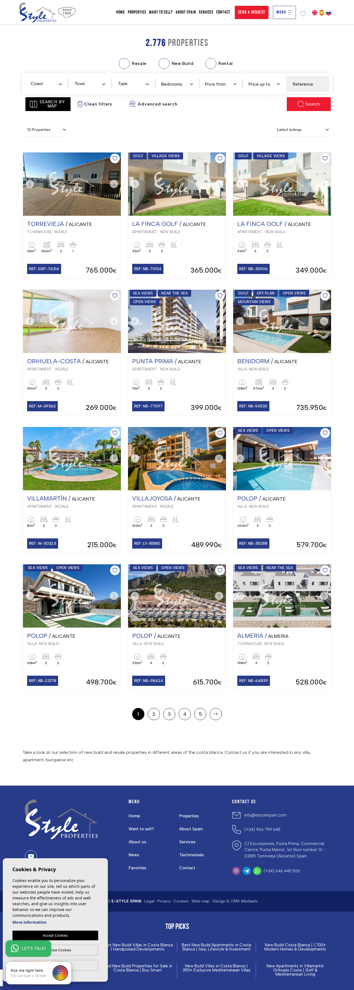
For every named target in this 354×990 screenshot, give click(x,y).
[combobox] (46, 83)
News (134, 854)
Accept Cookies (55, 935)
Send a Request (252, 12)
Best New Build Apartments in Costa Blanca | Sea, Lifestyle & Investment (216, 947)
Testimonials (191, 854)
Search (312, 104)
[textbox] (47, 84)
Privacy (163, 901)
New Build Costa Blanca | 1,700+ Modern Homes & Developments (295, 947)
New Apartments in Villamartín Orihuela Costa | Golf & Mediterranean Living (295, 970)
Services (206, 12)
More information (29, 922)
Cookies (181, 901)
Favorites (137, 867)
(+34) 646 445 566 (282, 870)
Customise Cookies (55, 949)
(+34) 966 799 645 (262, 829)
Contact (223, 12)
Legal (149, 901)
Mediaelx (249, 901)
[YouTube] (31, 856)
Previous (28, 184)
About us (137, 841)
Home (120, 12)
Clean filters (98, 104)
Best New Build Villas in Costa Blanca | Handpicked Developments (138, 947)
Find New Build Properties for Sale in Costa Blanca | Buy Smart (137, 968)
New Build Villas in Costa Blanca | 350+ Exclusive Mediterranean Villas (217, 968)
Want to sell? (161, 12)
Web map (201, 901)
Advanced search (157, 104)
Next (115, 184)
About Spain (186, 12)
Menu (281, 12)
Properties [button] (137, 12)
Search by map (52, 104)
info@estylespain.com (265, 815)
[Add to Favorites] (115, 158)
